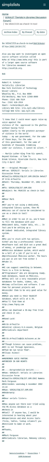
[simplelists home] (10, 5)
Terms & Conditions (16, 453)
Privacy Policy (33, 453)
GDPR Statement (24, 456)
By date (41, 32)
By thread (27, 32)
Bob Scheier (39, 43)
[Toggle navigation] (44, 4)
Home (5, 14)
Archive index (10, 32)
